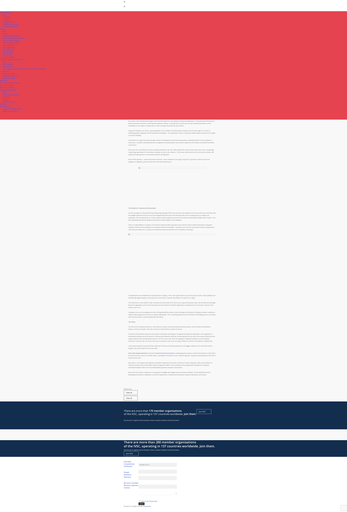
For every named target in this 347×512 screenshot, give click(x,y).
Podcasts (6, 71)
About (2, 29)
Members (6, 97)
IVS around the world (8, 90)
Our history (7, 55)
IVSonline (6, 19)
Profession (128, 466)
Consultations (8, 22)
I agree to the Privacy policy (149, 501)
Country (141, 496)
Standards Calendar (10, 26)
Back (4, 15)
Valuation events (9, 78)
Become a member (7, 88)
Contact (3, 104)
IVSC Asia (3, 81)
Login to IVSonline (10, 111)
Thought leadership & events (11, 59)
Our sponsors (8, 50)
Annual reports (9, 57)
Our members (8, 52)
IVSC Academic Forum (11, 41)
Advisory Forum (9, 102)
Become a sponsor (7, 85)
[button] (173, 511)
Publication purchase (11, 24)
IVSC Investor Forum (11, 43)
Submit (141, 503)
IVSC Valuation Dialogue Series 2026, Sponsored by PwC (24, 69)
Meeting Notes (8, 45)
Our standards (5, 12)
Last (140, 481)
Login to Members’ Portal (13, 109)
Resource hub (8, 66)
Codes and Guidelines (11, 36)
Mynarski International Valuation (165, 353)
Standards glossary (10, 76)
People (126, 472)
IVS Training (7, 64)
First (140, 475)
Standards (7, 17)
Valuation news (9, 73)
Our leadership (8, 48)
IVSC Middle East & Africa (10, 83)
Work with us (5, 106)
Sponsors (6, 99)
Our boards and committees (14, 38)
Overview (127, 462)
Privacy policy (147, 506)
